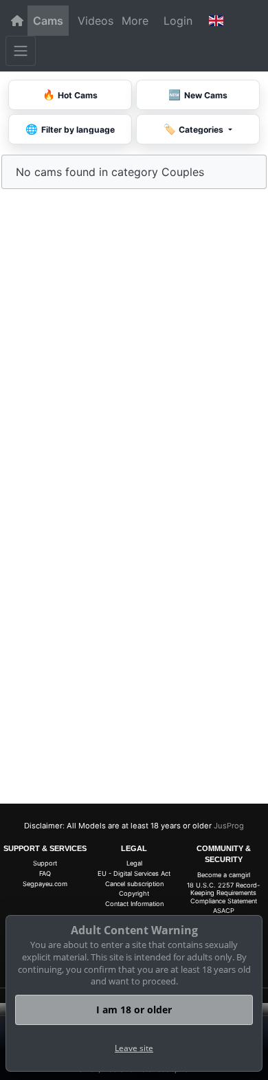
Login (178, 20)
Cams (48, 20)
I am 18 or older (134, 1009)
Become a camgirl (223, 875)
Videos (95, 20)
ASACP (223, 910)
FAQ (45, 873)
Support (45, 863)
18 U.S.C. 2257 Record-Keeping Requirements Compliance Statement (223, 893)
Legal (134, 863)
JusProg (229, 825)
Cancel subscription (134, 884)
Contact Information (134, 903)
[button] (216, 20)
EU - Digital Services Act (134, 873)
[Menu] (20, 51)
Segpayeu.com (45, 884)
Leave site (134, 1048)
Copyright (134, 893)
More (135, 20)
